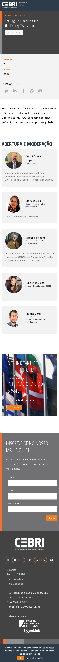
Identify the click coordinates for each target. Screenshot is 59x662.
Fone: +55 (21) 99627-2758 (24, 606)
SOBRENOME (13, 503)
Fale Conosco (15, 583)
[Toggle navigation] (55, 5)
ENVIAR (52, 518)
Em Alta (11, 569)
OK (20, 658)
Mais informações (35, 658)
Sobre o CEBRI (16, 574)
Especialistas (15, 579)
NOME (11, 490)
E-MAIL (12, 477)
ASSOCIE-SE (14, 407)
